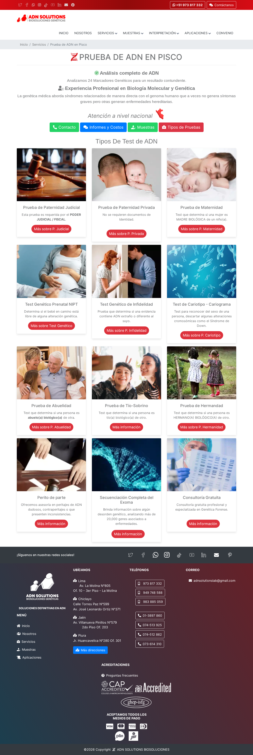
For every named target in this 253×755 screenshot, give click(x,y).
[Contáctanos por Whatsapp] (155, 555)
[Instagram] (39, 5)
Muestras (131, 33)
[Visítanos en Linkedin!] (203, 555)
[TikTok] (45, 5)
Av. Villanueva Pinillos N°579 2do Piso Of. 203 (95, 624)
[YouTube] (52, 5)
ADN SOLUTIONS (143, 749)
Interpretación (162, 33)
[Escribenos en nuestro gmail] (216, 555)
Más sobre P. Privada (126, 234)
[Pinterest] (73, 5)
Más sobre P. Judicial (51, 229)
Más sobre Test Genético (51, 326)
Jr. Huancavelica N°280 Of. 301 (97, 641)
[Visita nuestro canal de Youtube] (191, 555)
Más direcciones (93, 650)
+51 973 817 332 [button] (189, 5)
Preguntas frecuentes (122, 675)
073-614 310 (152, 644)
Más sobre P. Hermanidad (201, 427)
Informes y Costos (106, 127)
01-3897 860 (152, 615)
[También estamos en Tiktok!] (179, 555)
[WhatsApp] (33, 5)
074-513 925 (152, 625)
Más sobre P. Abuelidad (51, 427)
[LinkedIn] (59, 5)
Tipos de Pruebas (184, 127)
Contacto (67, 127)
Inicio (63, 33)
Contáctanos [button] (224, 5)
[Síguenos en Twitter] (130, 555)
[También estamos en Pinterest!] (230, 555)
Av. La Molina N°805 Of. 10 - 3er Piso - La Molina (95, 588)
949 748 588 (152, 593)
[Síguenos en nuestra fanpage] (143, 555)
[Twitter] (20, 5)
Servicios (106, 33)
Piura (82, 635)
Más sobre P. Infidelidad (126, 330)
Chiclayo (85, 599)
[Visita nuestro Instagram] (167, 555)
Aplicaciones (196, 33)
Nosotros (83, 33)
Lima (81, 581)
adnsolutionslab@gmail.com (214, 581)
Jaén (82, 617)
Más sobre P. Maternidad (201, 229)
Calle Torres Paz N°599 (91, 604)
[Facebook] (27, 5)
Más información (126, 427)
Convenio (224, 33)
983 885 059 (153, 602)
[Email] (66, 5)
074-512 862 (152, 634)
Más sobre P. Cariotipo (202, 335)
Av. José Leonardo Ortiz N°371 (97, 609)
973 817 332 (152, 583)
